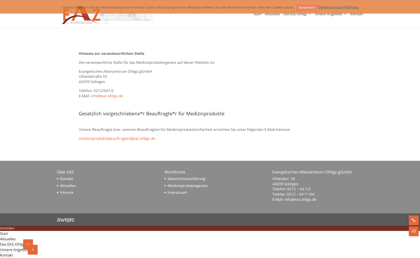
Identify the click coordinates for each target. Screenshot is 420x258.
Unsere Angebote (328, 14)
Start (257, 14)
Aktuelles (272, 14)
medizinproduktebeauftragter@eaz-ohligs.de (117, 138)
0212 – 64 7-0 (298, 188)
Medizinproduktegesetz (188, 185)
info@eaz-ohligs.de (107, 95)
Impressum (177, 192)
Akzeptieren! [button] (307, 7)
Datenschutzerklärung (186, 178)
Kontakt (356, 14)
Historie (67, 192)
